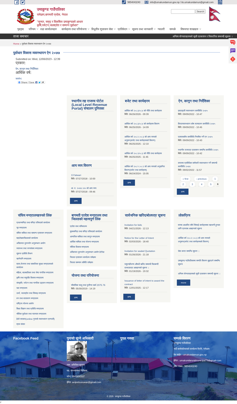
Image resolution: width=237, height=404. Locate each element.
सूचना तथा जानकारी (142, 29)
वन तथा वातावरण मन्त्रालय (27, 298)
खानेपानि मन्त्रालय (23, 258)
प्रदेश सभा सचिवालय (78, 226)
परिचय (32, 29)
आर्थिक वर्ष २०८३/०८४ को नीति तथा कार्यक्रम (143, 110)
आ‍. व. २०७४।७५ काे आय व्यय (83, 188)
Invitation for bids (133, 225)
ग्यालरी (161, 29)
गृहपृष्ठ (20, 29)
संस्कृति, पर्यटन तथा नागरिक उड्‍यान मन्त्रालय (35, 282)
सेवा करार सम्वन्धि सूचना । (188, 251)
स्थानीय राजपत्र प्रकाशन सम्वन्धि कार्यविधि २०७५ (198, 149)
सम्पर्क (172, 29)
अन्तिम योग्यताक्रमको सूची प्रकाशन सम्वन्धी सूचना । (199, 273)
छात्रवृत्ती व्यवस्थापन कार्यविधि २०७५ (193, 110)
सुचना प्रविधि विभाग (24, 253)
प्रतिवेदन (122, 29)
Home (16, 43)
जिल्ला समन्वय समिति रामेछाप (81, 262)
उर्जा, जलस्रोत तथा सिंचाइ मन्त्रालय (31, 293)
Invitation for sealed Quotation (139, 251)
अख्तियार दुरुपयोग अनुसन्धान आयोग (30, 243)
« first (185, 178)
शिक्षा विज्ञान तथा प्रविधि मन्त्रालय (30, 308)
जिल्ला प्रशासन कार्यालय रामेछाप (83, 257)
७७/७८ (19, 78)
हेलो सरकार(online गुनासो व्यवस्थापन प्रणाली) (35, 319)
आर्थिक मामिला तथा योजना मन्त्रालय (84, 241)
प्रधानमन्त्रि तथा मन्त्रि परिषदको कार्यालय (33, 222)
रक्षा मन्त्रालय (21, 288)
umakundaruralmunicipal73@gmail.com (200, 360)
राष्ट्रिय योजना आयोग (25, 303)
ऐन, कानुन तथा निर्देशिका (27, 68)
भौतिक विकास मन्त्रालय (79, 247)
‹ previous (201, 178)
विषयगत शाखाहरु (189, 29)
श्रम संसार (20, 324)
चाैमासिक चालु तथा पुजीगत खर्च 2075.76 (88, 285)
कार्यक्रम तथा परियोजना (74, 29)
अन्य (76, 201)
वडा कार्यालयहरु (48, 29)
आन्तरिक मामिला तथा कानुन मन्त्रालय (85, 236)
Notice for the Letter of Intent (139, 238)
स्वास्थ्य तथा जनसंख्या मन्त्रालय (29, 248)
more (183, 282)
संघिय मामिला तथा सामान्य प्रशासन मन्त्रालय (34, 233)
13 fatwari (76, 175)
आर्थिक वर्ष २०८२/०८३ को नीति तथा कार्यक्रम (143, 153)
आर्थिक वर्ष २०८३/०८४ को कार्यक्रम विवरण (141, 123)
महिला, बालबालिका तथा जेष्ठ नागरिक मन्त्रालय (34, 272)
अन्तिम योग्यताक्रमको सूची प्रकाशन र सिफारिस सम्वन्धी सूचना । (196, 36)
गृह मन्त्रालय (21, 227)
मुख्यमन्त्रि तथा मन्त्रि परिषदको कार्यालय (86, 231)
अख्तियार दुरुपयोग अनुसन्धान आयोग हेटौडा (87, 252)
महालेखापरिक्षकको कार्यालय (27, 238)
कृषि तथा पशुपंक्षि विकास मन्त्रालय (30, 277)
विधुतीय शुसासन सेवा (102, 29)
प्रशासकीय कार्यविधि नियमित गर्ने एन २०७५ (195, 136)
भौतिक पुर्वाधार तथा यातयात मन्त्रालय (31, 313)
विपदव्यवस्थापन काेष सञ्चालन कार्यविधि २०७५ (196, 123)
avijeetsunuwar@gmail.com (86, 382)
